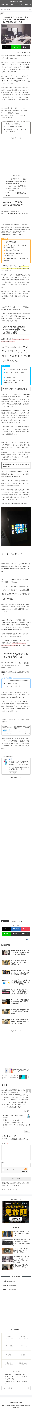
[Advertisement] (16, 155)
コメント (4, 1143)
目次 (14, 175)
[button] (30, 9)
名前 (2, 1162)
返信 (28, 1111)
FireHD (20, 921)
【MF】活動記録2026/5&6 (9, 1285)
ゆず (10, 759)
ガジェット (6, 921)
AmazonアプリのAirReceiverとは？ (16, 179)
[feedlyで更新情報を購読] (13, 772)
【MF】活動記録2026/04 (9, 1289)
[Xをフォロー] (10, 772)
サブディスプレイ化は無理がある (17, 186)
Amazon (14, 921)
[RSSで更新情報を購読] (15, 772)
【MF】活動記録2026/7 (9, 1281)
